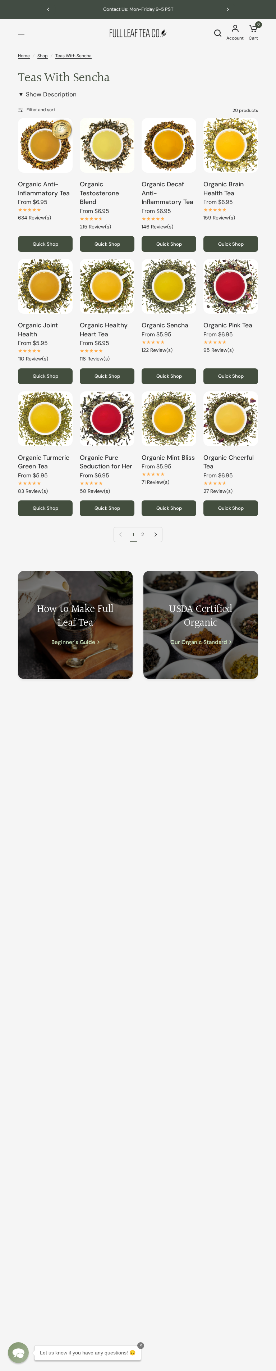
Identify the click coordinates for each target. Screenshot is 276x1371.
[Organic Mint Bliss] (169, 418)
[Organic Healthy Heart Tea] (107, 286)
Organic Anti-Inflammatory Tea (44, 188)
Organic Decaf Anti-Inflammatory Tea (167, 193)
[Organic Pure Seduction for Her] (107, 418)
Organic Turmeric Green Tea (43, 462)
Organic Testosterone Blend (99, 193)
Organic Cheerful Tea (228, 462)
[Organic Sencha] (169, 286)
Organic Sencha (165, 325)
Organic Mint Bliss (168, 458)
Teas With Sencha (73, 56)
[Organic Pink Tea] (230, 286)
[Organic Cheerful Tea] (230, 418)
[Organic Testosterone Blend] (107, 145)
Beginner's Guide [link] (73, 642)
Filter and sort (41, 110)
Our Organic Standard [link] (198, 642)
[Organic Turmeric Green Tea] (45, 418)
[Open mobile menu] (21, 33)
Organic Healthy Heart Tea (104, 329)
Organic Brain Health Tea (223, 188)
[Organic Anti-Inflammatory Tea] (45, 145)
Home (24, 56)
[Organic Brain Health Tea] (230, 145)
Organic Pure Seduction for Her (106, 462)
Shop (42, 56)
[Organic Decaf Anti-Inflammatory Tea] (169, 145)
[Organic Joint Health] (45, 286)
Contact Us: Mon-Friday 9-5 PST (138, 9)
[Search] (218, 33)
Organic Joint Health (38, 329)
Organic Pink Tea (227, 325)
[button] (18, 1352)
